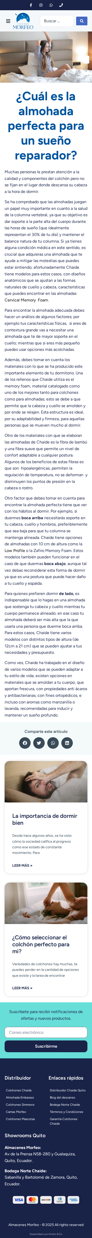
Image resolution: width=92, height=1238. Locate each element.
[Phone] (61, 5)
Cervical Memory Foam (26, 300)
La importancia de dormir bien (44, 819)
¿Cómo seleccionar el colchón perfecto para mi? (41, 944)
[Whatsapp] (51, 5)
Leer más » (22, 865)
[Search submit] (81, 21)
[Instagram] (41, 5)
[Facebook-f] (31, 5)
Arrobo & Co (55, 1234)
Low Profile (15, 550)
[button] (8, 21)
